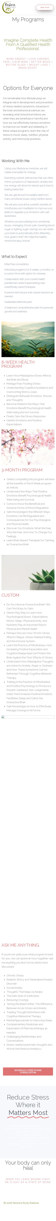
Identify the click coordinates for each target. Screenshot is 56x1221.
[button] (24, 7)
